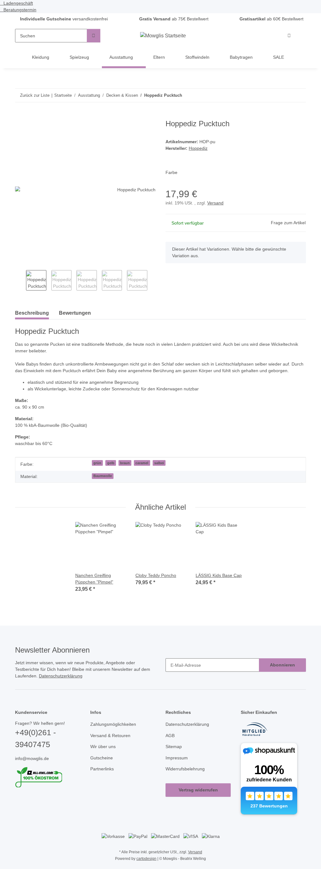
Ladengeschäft (18, 3)
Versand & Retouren (111, 744)
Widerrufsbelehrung (187, 777)
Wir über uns (104, 755)
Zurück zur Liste (35, 95)
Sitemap (174, 755)
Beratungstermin (20, 10)
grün (97, 471)
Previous (20, 281)
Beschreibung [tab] (32, 313)
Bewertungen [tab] (75, 313)
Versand (216, 204)
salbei (159, 471)
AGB (170, 744)
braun (125, 471)
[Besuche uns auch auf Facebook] (19, 809)
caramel (141, 471)
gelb (110, 471)
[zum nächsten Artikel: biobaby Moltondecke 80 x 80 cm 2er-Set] (299, 95)
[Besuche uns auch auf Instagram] (40, 809)
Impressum (177, 766)
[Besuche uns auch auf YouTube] (29, 809)
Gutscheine (102, 766)
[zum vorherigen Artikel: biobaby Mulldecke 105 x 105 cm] (285, 95)
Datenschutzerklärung (74, 684)
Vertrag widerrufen (198, 798)
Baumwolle (102, 484)
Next (152, 281)
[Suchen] (93, 36)
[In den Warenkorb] (20, 116)
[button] (289, 36)
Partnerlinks (103, 777)
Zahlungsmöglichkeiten (114, 733)
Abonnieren (282, 673)
